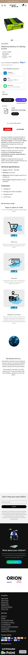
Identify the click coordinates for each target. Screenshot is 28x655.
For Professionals (5, 625)
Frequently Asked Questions (8, 631)
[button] (2, 5)
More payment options (21, 103)
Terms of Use (4, 609)
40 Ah (10, 56)
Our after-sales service (7, 620)
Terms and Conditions (6, 607)
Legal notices (4, 598)
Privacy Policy (4, 600)
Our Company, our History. (7, 622)
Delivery (3, 618)
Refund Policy (4, 603)
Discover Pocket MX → (14, 562)
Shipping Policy (5, 605)
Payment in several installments (9, 627)
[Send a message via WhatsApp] (2, 652)
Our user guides (5, 629)
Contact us (4, 616)
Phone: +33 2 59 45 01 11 (14, 1)
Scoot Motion (4, 43)
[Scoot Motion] (14, 5)
